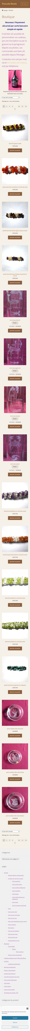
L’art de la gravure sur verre (11, 977)
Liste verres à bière (9, 989)
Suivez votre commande (15, 955)
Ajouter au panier (15, 150)
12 (25, 106)
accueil (6, 873)
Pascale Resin (9, 3)
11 (22, 106)
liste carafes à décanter (18, 887)
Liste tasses (7, 986)
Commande (11, 946)
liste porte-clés (12, 912)
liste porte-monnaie (14, 915)
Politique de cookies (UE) (11, 993)
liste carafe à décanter (10, 980)
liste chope (15, 894)
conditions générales (14, 964)
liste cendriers (16, 891)
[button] (27, 1008)
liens (9, 908)
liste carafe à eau (17, 884)
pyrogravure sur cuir (13, 940)
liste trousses (12, 924)
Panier (14, 949)
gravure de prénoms (9, 973)
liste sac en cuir (12, 918)
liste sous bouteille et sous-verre (17, 921)
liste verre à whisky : (13, 931)
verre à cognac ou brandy (19, 905)
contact (6, 961)
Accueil (5, 10)
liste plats (15, 902)
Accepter (15, 1018)
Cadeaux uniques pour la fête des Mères (15, 958)
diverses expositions (10, 967)
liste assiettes (16, 881)
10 (19, 106)
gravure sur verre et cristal (15, 878)
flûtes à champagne (9, 970)
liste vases (11, 928)
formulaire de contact (16, 62)
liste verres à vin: (13, 937)
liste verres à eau (13, 934)
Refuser (15, 1022)
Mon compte (19, 952)
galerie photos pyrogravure (16, 875)
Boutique (6, 944)
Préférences (15, 1027)
